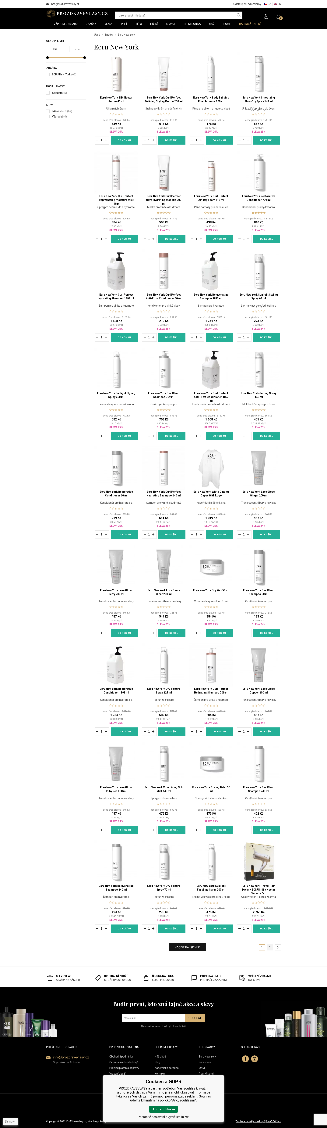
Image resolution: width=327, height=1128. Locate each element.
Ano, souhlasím (163, 1109)
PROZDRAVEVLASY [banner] (77, 13)
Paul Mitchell (206, 1073)
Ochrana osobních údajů (123, 1062)
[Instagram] (254, 1058)
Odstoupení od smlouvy (247, 3)
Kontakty (160, 1073)
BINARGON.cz (273, 1121)
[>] (278, 947)
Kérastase (205, 1062)
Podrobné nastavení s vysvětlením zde (163, 1117)
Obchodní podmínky (121, 1056)
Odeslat (194, 1018)
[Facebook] (245, 1058)
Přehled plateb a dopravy (124, 1067)
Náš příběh (161, 1056)
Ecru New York (207, 1056)
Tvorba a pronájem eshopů (250, 1121)
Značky (109, 34)
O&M (202, 1067)
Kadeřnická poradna (167, 1067)
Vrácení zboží (117, 1073)
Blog (157, 1062)
